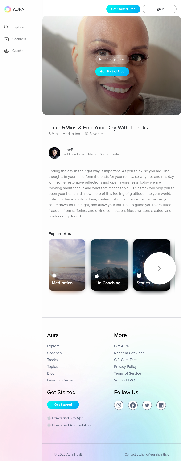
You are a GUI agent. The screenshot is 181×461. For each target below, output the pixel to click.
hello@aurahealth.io (155, 455)
